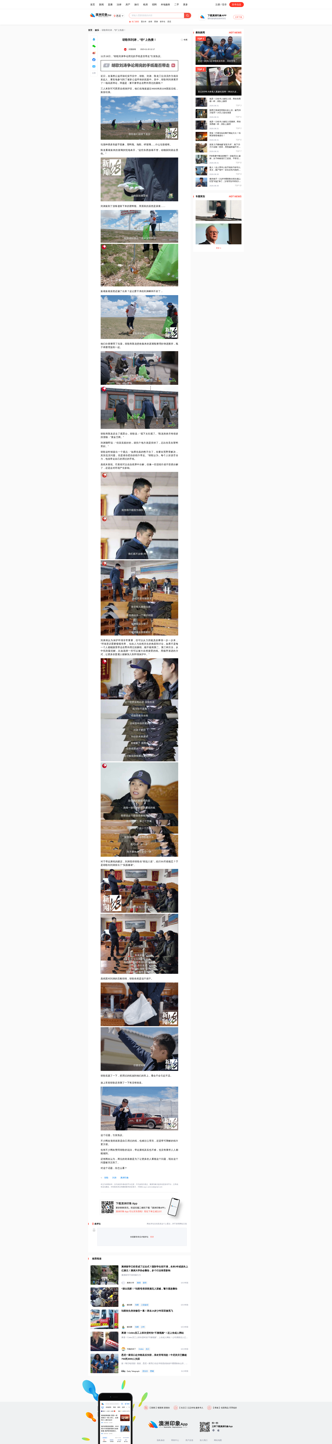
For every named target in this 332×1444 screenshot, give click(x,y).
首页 (92, 4)
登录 (152, 1237)
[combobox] (158, 15)
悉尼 (169, 22)
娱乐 (97, 30)
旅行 (136, 4)
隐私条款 (161, 1440)
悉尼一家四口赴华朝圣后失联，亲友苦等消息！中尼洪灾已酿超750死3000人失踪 (154, 1357)
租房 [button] (145, 4)
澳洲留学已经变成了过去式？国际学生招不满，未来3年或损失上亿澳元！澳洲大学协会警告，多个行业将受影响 (154, 1268)
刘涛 (114, 1178)
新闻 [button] (101, 4)
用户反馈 (189, 1440)
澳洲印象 (124, 1178)
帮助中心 (175, 1440)
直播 (110, 4)
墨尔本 (143, 22)
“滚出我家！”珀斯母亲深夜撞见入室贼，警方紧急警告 (149, 1288)
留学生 (162, 22)
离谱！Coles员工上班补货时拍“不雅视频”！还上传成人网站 (152, 1333)
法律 (119, 4)
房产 (128, 4)
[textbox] (158, 15)
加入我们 (204, 1440)
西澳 (156, 22)
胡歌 (106, 1178)
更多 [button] (185, 4)
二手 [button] (176, 4)
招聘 (154, 4)
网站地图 (218, 1440)
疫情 (150, 22)
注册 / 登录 (221, 4)
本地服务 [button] (165, 4)
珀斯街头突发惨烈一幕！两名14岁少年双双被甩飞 (147, 1310)
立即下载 (238, 17)
